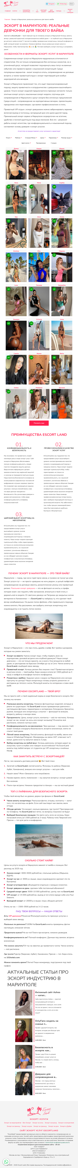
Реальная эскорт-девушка (23, 588)
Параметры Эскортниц (26, 10)
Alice (39, 217)
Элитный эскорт (43, 10)
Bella (62, 354)
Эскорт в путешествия (66, 1123)
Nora (16, 183)
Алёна (16, 388)
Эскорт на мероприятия (12, 1123)
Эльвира (16, 319)
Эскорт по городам (70, 11)
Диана (16, 149)
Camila (16, 354)
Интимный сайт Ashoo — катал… (47, 994)
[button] (6, 1161)
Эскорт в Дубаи (65, 1126)
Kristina (16, 251)
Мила (39, 183)
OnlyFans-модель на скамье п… (46, 1022)
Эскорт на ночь (37, 1123)
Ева (16, 217)
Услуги (14, 11)
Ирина (39, 354)
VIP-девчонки (14, 916)
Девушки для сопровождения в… (46, 1076)
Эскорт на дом (27, 1126)
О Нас (37, 10)
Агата (62, 217)
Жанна (61, 149)
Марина (62, 251)
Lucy (16, 285)
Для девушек (51, 10)
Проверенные (41, 143)
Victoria (39, 319)
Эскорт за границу (13, 1126)
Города (58, 11)
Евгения (62, 388)
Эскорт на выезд (51, 1123)
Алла (62, 319)
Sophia (61, 183)
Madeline (39, 388)
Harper (39, 149)
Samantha (62, 285)
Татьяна (39, 285)
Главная (7, 11)
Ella (39, 251)
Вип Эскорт (27, 1123)
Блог (71, 4)
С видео (54, 143)
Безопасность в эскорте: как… (44, 1049)
